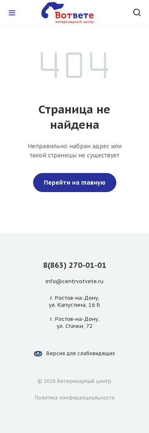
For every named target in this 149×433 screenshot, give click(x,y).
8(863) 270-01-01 (74, 265)
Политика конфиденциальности (75, 398)
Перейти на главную (75, 182)
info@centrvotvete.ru (74, 281)
